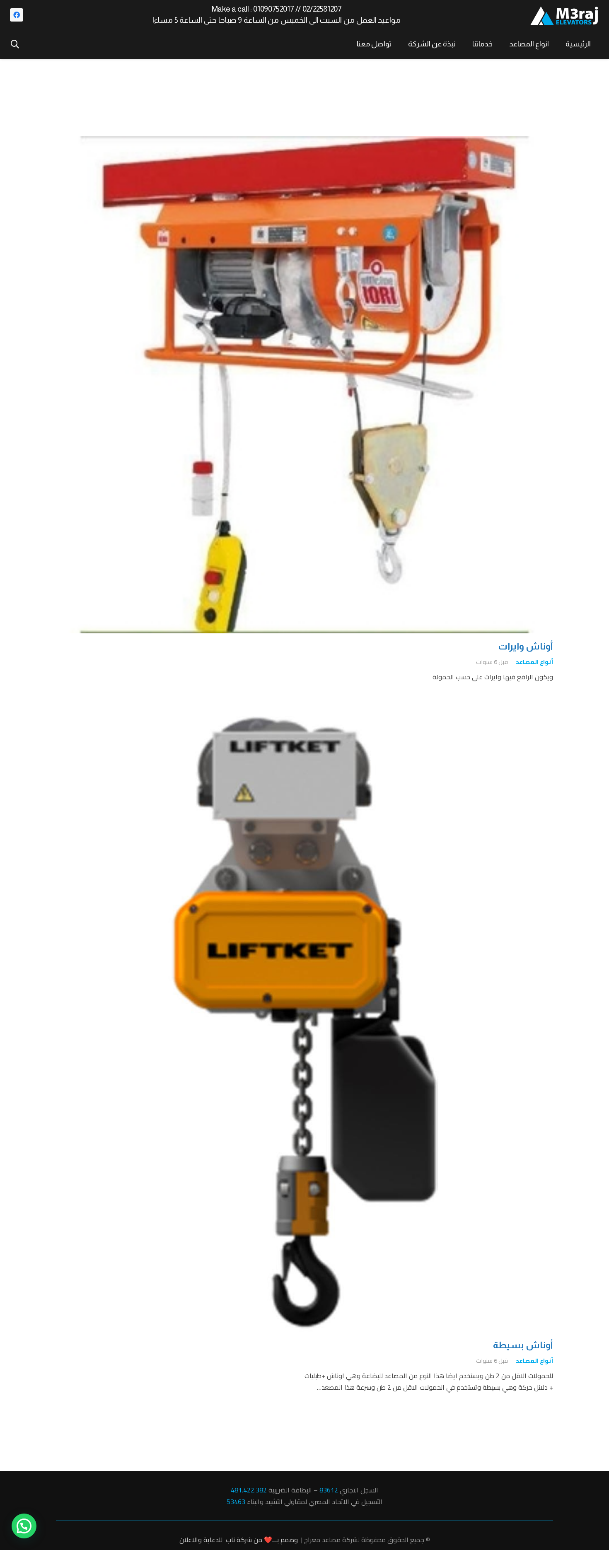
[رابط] (564, 14)
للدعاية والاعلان (200, 1539)
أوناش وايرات (525, 646)
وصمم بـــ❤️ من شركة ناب (262, 1539)
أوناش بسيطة (523, 1345)
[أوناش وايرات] (304, 142)
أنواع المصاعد (534, 661)
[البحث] (15, 44)
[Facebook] (16, 15)
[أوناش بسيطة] (304, 721)
